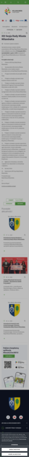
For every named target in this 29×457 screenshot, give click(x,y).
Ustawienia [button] (14, 445)
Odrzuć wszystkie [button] (14, 449)
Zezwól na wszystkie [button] (14, 454)
